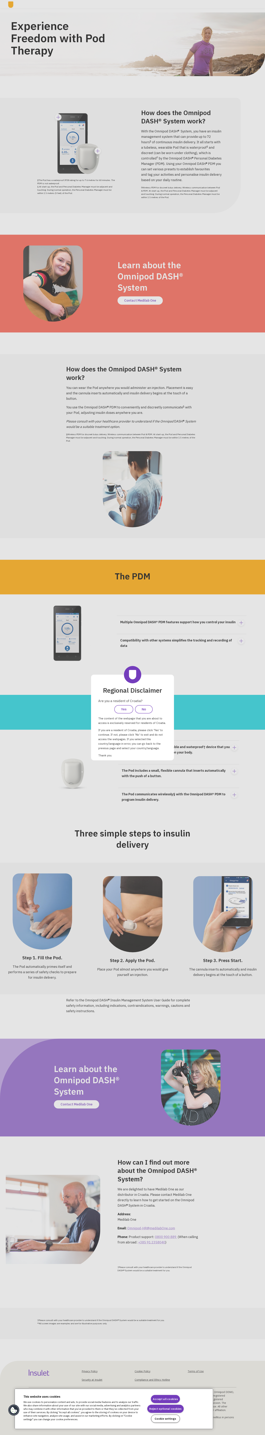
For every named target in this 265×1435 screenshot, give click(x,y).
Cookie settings (165, 1418)
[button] (14, 1410)
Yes (124, 709)
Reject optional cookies (165, 1408)
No (144, 709)
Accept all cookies (165, 1399)
